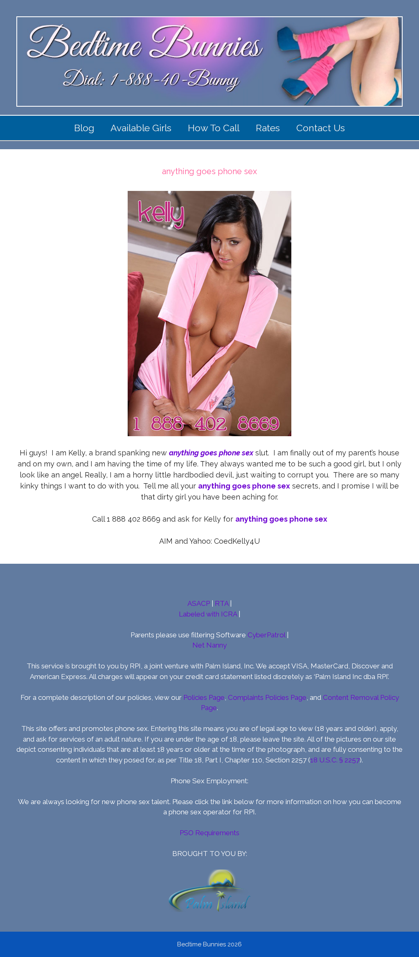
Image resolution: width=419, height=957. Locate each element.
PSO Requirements (209, 833)
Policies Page (204, 697)
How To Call (213, 127)
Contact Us (320, 127)
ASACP (198, 603)
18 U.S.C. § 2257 (335, 760)
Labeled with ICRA (208, 614)
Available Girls (140, 127)
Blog (84, 127)
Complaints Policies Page (267, 697)
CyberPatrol (266, 635)
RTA (221, 603)
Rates (268, 127)
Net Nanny (209, 645)
